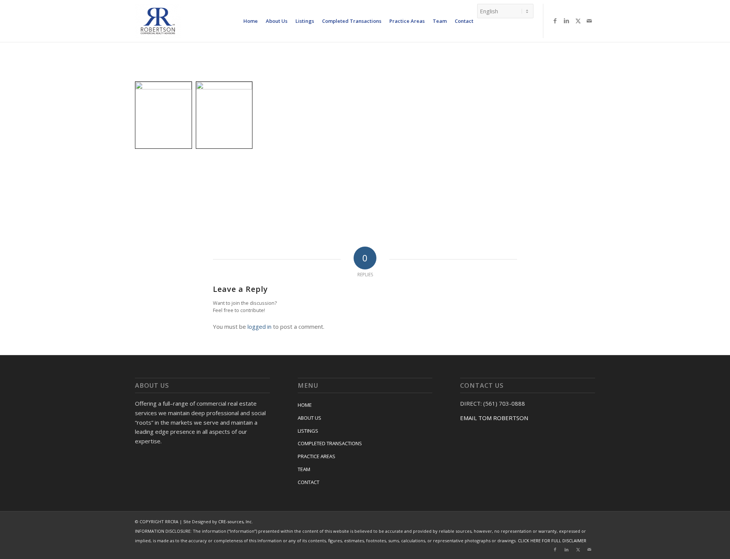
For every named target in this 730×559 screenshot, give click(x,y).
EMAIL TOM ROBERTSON (494, 418)
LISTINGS (308, 430)
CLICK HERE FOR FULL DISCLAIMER (552, 540)
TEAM (304, 469)
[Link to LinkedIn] (566, 20)
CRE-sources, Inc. (235, 521)
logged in (259, 326)
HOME (305, 404)
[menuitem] (251, 21)
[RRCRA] (158, 21)
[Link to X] (578, 20)
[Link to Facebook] (555, 20)
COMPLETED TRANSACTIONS (330, 443)
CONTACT (308, 482)
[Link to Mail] (589, 20)
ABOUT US (309, 417)
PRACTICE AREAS (316, 456)
